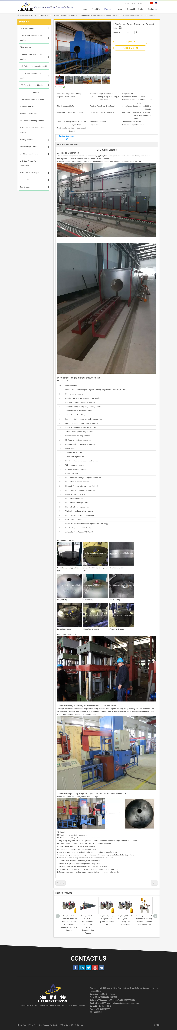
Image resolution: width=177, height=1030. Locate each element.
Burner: (92, 112)
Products (37, 1025)
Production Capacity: (130, 125)
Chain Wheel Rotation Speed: (133, 106)
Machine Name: (128, 112)
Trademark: (126, 122)
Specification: (95, 122)
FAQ (61, 1025)
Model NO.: (61, 93)
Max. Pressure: (63, 106)
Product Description (66, 136)
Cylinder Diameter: (129, 100)
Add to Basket (129, 48)
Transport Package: (64, 122)
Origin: (92, 125)
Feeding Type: (95, 106)
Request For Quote (50, 1025)
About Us (27, 1025)
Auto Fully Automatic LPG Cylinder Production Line (144, 919)
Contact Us (70, 1025)
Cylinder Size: (95, 97)
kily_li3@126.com (103, 1003)
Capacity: (60, 97)
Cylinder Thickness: (129, 97)
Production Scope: (97, 93)
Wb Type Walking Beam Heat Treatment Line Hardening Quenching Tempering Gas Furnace (69, 924)
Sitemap (80, 1025)
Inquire (129, 42)
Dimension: (61, 112)
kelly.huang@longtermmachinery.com (125, 1003)
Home (19, 1025)
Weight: (125, 93)
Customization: (63, 128)
